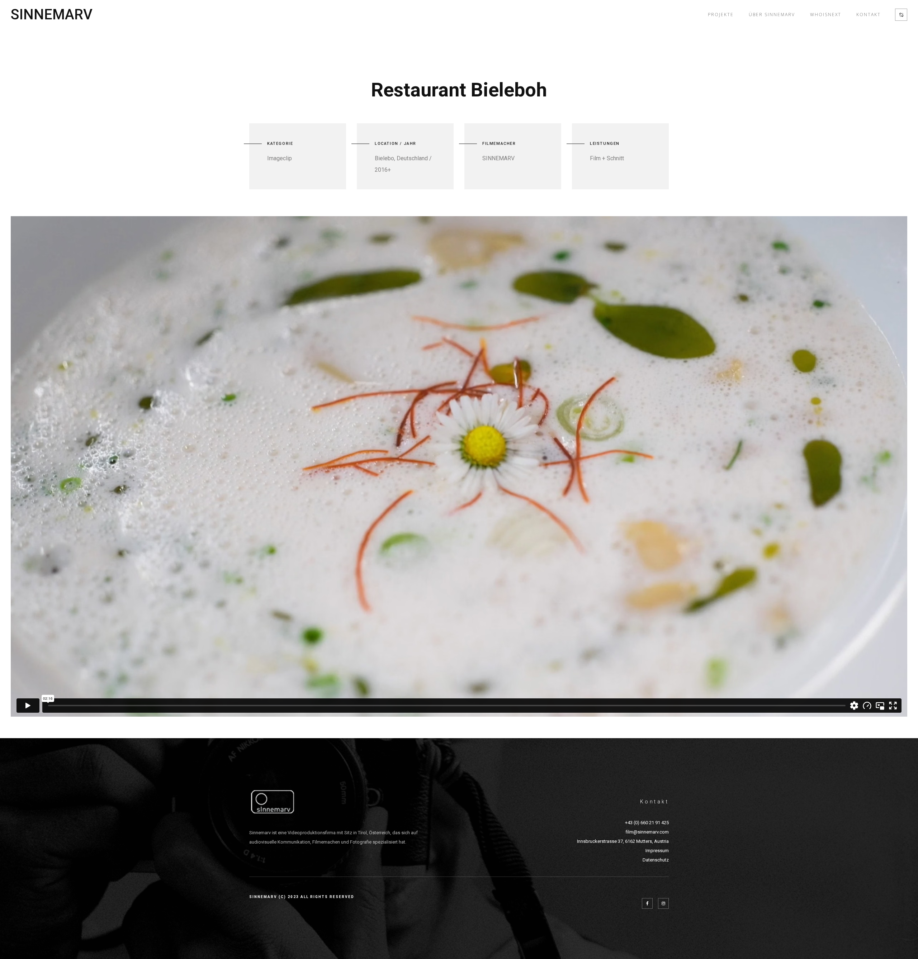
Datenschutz (656, 860)
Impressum (657, 850)
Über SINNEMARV (772, 14)
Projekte (721, 14)
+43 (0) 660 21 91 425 (647, 822)
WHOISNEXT (825, 14)
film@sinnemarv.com (647, 832)
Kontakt (868, 14)
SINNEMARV (52, 14)
